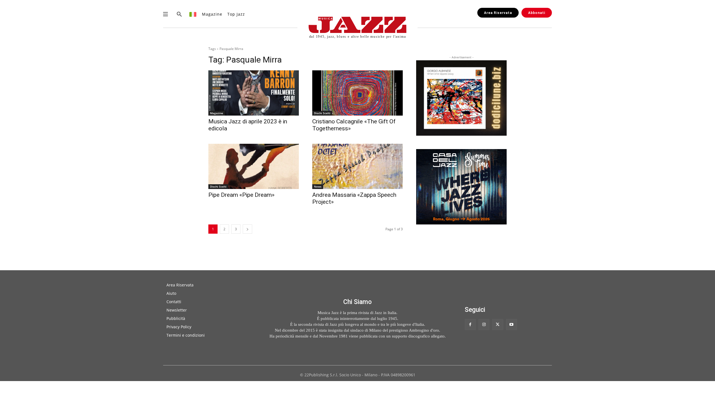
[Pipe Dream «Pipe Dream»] (253, 166)
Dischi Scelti (322, 113)
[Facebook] (470, 324)
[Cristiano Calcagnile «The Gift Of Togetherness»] (357, 93)
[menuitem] (193, 14)
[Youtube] (511, 324)
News (317, 186)
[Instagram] (483, 324)
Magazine (216, 113)
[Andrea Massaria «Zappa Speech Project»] (357, 166)
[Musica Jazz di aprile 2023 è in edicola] (253, 93)
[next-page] (247, 229)
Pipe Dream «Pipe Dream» (241, 195)
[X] (497, 324)
